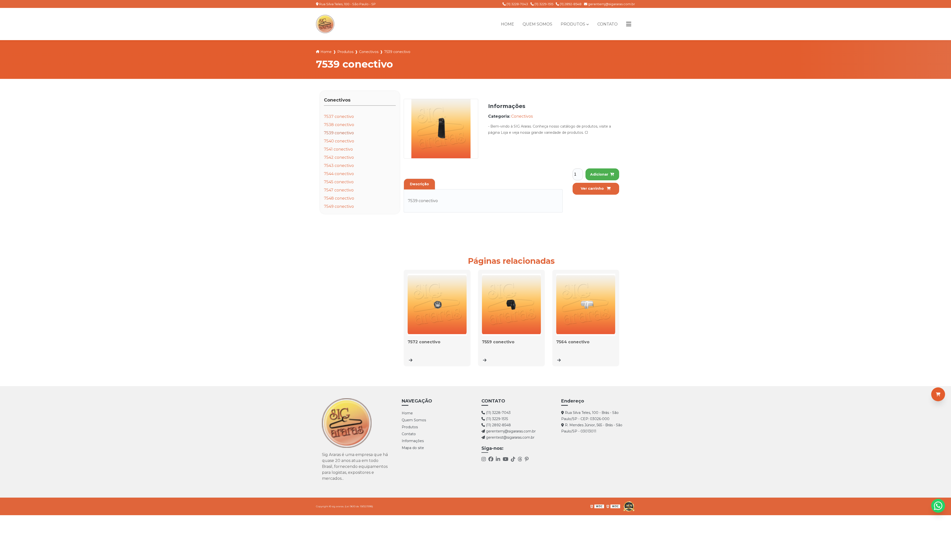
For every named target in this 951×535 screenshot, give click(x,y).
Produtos (573, 24)
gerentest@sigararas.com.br (509, 437)
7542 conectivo (339, 157)
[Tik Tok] (513, 460)
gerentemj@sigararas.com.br (611, 4)
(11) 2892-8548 (570, 4)
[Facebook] (490, 460)
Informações (413, 441)
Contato (607, 24)
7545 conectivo (339, 182)
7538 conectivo (339, 124)
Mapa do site (413, 448)
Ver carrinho (593, 188)
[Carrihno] (938, 394)
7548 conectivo (339, 198)
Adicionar (599, 174)
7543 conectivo (339, 165)
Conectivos (368, 52)
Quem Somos (537, 24)
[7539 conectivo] (441, 128)
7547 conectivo (339, 190)
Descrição (419, 184)
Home (507, 24)
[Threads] (520, 460)
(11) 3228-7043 (517, 4)
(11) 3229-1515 (543, 4)
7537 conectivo (339, 116)
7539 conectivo (339, 133)
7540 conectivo (339, 141)
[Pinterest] (526, 460)
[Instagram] (483, 460)
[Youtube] (505, 460)
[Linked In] (498, 460)
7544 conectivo (339, 173)
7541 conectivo (338, 149)
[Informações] (628, 24)
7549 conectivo (339, 206)
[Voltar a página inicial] (325, 24)
